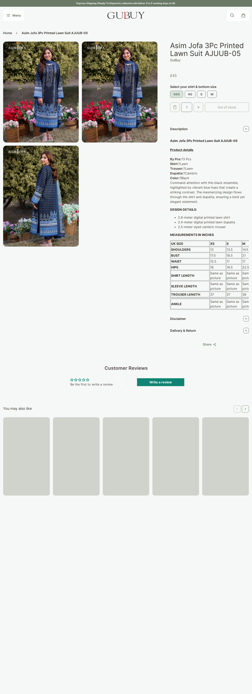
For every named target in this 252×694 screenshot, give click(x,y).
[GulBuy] (126, 15)
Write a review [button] (160, 382)
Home (7, 33)
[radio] (176, 94)
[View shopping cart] (243, 15)
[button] (237, 409)
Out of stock (227, 107)
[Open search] (232, 15)
